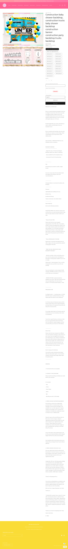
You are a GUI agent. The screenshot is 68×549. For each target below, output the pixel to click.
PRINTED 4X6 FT (58, 56)
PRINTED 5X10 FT (50, 63)
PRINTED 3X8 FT (50, 53)
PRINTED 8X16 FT (59, 73)
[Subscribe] (21, 535)
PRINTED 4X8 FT (58, 58)
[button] (60, 5)
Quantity (47, 78)
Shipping (47, 45)
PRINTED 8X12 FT (50, 73)
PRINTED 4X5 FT (50, 56)
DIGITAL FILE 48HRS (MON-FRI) (52, 49)
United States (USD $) (7, 544)
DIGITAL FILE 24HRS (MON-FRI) (52, 51)
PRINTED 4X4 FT (58, 53)
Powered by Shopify (62, 545)
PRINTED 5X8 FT (58, 61)
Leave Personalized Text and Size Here (52, 83)
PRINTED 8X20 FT (50, 75)
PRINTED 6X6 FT (59, 63)
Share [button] (48, 515)
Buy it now (55, 103)
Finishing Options (48, 95)
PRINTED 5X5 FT (50, 58)
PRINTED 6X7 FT (50, 66)
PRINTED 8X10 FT (58, 71)
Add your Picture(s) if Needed (50, 88)
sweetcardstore (58, 545)
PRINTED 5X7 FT (50, 61)
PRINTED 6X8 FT (58, 66)
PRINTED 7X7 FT (50, 68)
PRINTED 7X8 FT (58, 68)
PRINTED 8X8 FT (50, 71)
